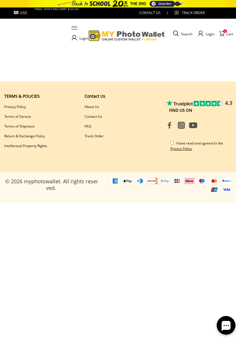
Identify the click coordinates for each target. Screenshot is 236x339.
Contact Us (93, 116)
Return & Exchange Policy (24, 136)
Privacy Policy (15, 106)
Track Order (193, 12)
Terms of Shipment (19, 126)
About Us (92, 106)
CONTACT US (150, 12)
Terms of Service (17, 116)
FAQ (88, 126)
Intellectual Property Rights (25, 145)
